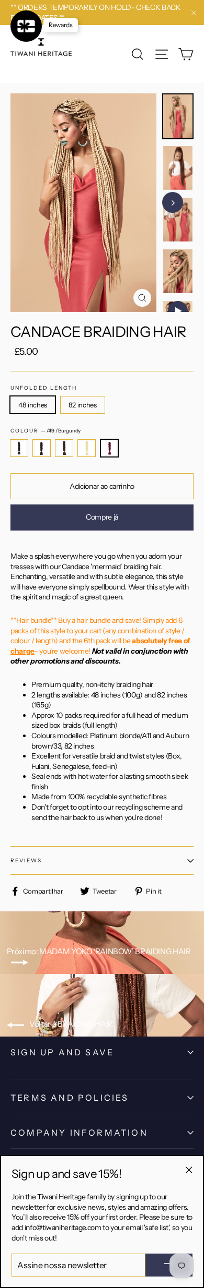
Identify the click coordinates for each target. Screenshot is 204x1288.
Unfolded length (43, 387)
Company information (79, 1132)
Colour (45, 430)
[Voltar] (183, 202)
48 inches (32, 405)
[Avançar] (172, 202)
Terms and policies (69, 1097)
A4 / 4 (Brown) (64, 448)
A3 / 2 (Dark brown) (41, 448)
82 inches (83, 405)
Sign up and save (62, 1052)
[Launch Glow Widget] (26, 26)
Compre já (102, 517)
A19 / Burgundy (109, 448)
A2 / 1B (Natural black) (19, 448)
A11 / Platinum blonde (86, 448)
